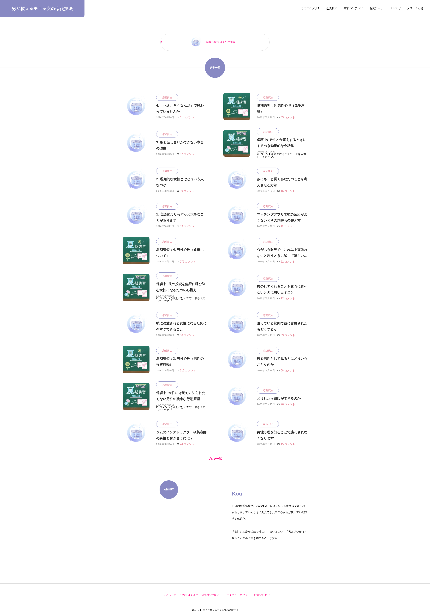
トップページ (168, 594)
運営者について (211, 594)
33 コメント (288, 335)
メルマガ (395, 8)
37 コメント (187, 154)
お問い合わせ (415, 8)
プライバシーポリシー (237, 594)
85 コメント (288, 117)
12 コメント (288, 298)
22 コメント (288, 261)
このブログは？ (310, 8)
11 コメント (288, 226)
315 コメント (188, 370)
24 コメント (187, 444)
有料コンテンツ (353, 8)
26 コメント (288, 404)
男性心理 (268, 424)
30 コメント (187, 335)
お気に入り (376, 8)
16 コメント (288, 191)
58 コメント (288, 370)
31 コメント (187, 117)
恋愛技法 (332, 8)
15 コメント (288, 444)
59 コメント (187, 191)
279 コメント (188, 261)
